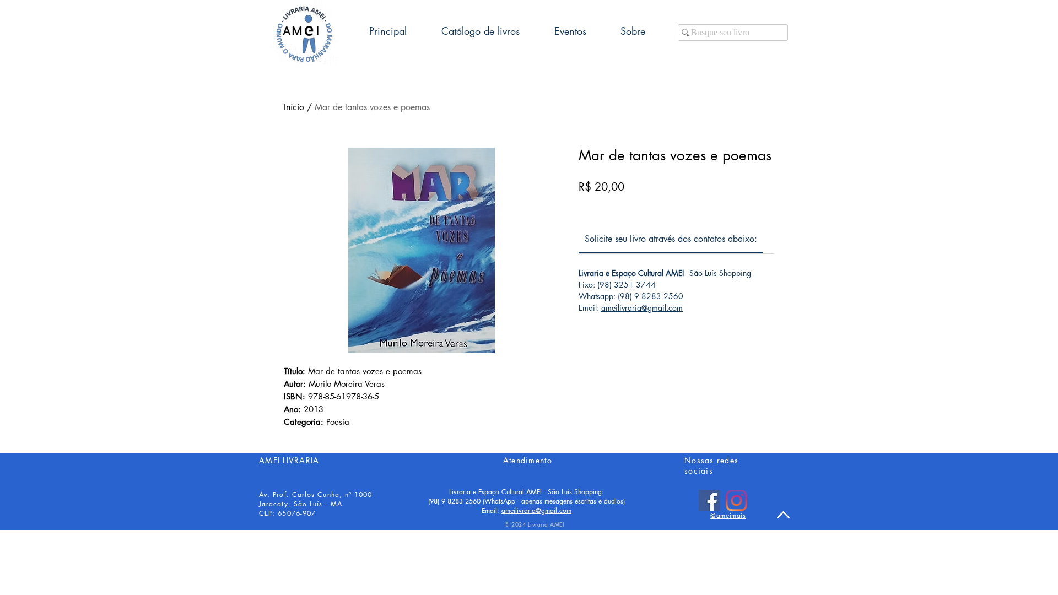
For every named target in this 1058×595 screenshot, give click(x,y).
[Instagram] (736, 500)
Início (294, 107)
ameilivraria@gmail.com (642, 307)
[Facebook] (709, 500)
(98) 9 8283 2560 (650, 296)
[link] (671, 239)
